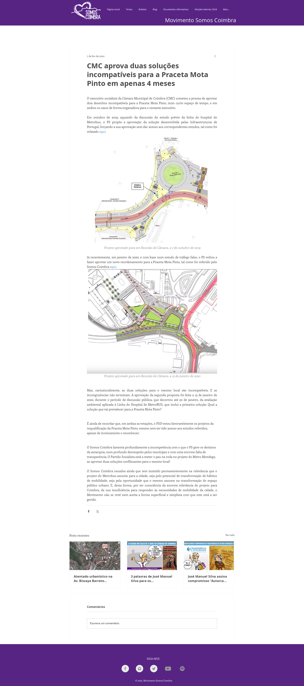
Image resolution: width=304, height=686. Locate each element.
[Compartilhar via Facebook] (88, 511)
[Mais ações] (215, 56)
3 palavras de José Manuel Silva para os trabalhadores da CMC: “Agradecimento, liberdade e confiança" (151, 578)
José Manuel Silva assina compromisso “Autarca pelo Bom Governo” (207, 578)
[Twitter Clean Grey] (153, 668)
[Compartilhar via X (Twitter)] (97, 511)
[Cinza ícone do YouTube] (168, 668)
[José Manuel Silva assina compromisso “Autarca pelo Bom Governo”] (209, 556)
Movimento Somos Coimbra (200, 20)
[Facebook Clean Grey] (125, 668)
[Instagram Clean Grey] (139, 668)
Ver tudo (230, 535)
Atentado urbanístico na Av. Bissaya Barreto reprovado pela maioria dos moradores (93, 578)
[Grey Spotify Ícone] (182, 668)
